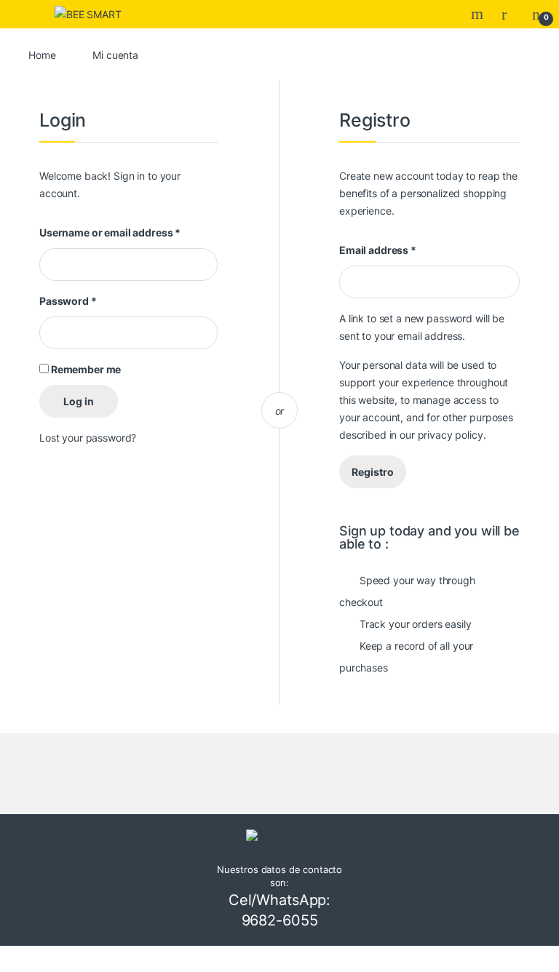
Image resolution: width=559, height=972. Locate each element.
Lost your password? (87, 437)
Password (68, 301)
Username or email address (110, 232)
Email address (377, 250)
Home (41, 55)
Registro (373, 472)
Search (479, 14)
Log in (78, 401)
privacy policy (450, 435)
